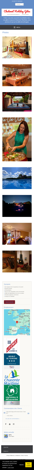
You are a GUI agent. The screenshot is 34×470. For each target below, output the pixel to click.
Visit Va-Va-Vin (9, 302)
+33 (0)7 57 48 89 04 (17, 1)
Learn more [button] (11, 467)
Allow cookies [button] (28, 464)
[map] (17, 322)
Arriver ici (6, 451)
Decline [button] (22, 464)
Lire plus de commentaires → (13, 418)
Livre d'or (6, 447)
